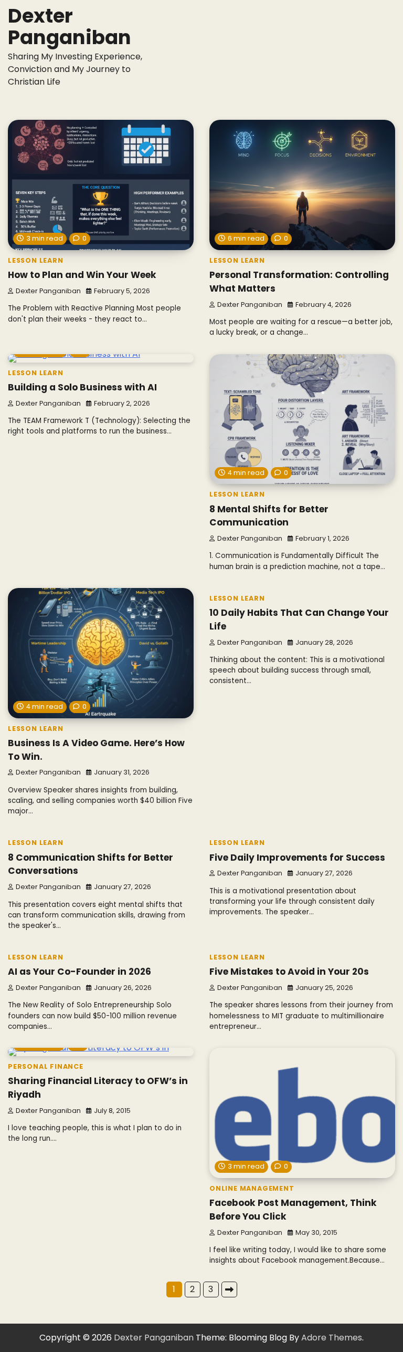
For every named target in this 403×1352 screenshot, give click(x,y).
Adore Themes (331, 1338)
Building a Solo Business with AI (82, 387)
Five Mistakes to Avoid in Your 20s (289, 971)
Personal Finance (45, 1066)
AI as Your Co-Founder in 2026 (79, 971)
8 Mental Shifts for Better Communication (268, 516)
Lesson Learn (35, 260)
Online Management (251, 1188)
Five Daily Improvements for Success (297, 857)
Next (229, 1289)
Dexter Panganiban (69, 26)
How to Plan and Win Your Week (82, 275)
